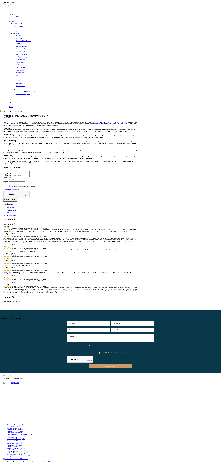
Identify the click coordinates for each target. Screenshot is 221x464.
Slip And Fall (19, 64)
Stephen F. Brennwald (18, 26)
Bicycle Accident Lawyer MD (15, 425)
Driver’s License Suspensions (23, 94)
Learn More (6, 117)
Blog (10, 102)
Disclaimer (8, 189)
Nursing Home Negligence (22, 57)
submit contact (10, 199)
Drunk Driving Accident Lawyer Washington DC (20, 434)
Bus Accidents (19, 38)
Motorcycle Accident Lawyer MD (16, 440)
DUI (14, 89)
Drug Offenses (19, 80)
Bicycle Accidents (20, 35)
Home (10, 9)
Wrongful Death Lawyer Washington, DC (18, 456)
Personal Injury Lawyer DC (14, 445)
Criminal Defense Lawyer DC (15, 429)
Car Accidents (19, 43)
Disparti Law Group (118, 123)
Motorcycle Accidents (21, 54)
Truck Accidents (20, 70)
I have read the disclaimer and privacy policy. (22, 186)
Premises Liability (20, 62)
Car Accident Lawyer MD (14, 428)
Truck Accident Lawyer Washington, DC (18, 453)
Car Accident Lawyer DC (14, 426)
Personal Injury (16, 33)
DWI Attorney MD (12, 437)
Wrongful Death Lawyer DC (15, 454)
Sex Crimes (19, 83)
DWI (14, 97)
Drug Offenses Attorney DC (14, 432)
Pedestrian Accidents (21, 59)
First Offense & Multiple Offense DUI (25, 91)
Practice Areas (13, 31)
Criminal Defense (17, 76)
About (11, 14)
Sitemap (33, 462)
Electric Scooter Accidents (22, 49)
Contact (11, 107)
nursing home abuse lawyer (100, 123)
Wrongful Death (20, 72)
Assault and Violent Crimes (23, 78)
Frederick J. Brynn (17, 23)
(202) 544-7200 (10, 5)
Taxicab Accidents (20, 67)
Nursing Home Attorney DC (14, 443)
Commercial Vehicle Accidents (23, 41)
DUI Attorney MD (12, 436)
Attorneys (11, 21)
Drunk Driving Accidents (22, 46)
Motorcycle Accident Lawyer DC (16, 439)
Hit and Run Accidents (21, 51)
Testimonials (16, 16)
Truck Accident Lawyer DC (14, 449)
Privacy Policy (16, 189)
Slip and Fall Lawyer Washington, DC (17, 448)
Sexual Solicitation (20, 86)
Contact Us (6, 309)
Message (6, 181)
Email (5, 177)
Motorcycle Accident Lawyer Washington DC (19, 442)
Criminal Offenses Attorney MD (16, 431)
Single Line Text (8, 172)
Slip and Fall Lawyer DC (14, 446)
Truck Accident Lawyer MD (14, 451)
